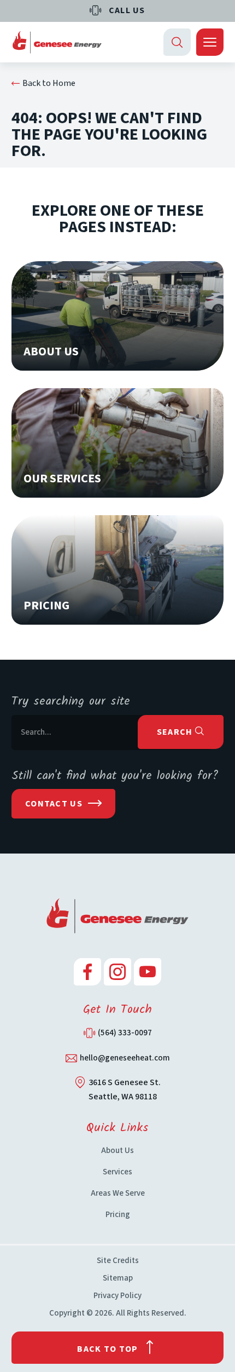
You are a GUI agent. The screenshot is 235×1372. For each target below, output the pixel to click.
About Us (117, 1150)
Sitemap (118, 1278)
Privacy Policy (117, 1295)
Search (176, 732)
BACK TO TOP (107, 1349)
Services (117, 1172)
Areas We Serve (118, 1193)
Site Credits (118, 1260)
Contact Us (54, 804)
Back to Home (48, 83)
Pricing (117, 1214)
